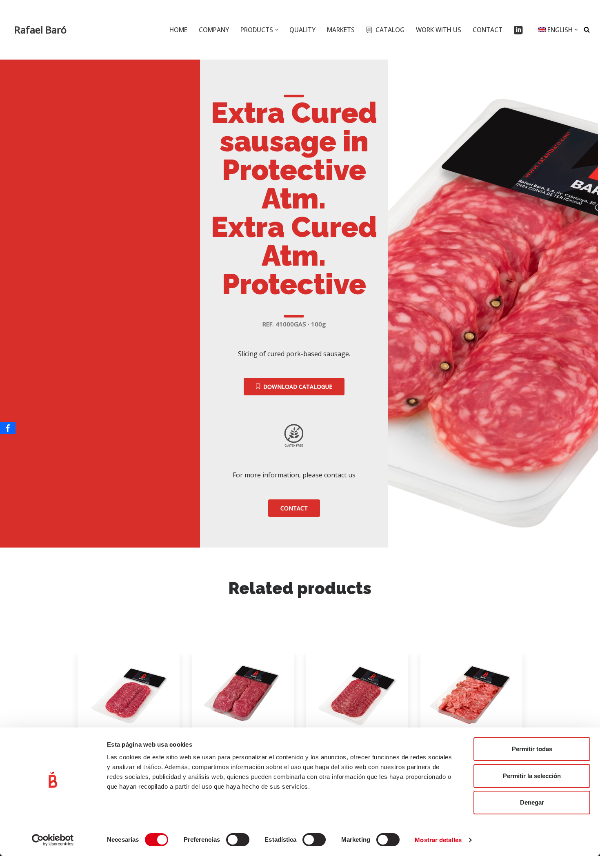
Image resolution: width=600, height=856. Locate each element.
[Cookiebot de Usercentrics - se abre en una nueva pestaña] (53, 840)
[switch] (237, 839)
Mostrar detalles (438, 839)
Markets (341, 30)
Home (178, 30)
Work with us (438, 30)
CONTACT (487, 30)
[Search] (587, 30)
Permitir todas (532, 748)
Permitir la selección (532, 775)
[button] (276, 29)
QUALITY (302, 30)
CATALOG (390, 30)
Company (214, 30)
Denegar (532, 802)
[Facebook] (8, 428)
